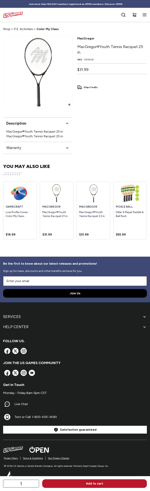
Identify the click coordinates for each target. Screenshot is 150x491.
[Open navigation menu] (144, 15)
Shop (6, 29)
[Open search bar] (123, 15)
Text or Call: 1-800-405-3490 (35, 417)
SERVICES (12, 316)
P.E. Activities (23, 29)
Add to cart (94, 483)
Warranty (13, 148)
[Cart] (134, 15)
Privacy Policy (11, 458)
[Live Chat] (7, 404)
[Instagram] (24, 351)
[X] (15, 351)
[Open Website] (39, 449)
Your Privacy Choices (58, 458)
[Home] (13, 15)
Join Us (75, 293)
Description (16, 123)
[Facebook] (7, 351)
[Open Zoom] (69, 104)
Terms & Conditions (33, 458)
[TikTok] (32, 373)
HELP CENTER (16, 327)
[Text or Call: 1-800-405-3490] (7, 417)
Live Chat (21, 404)
